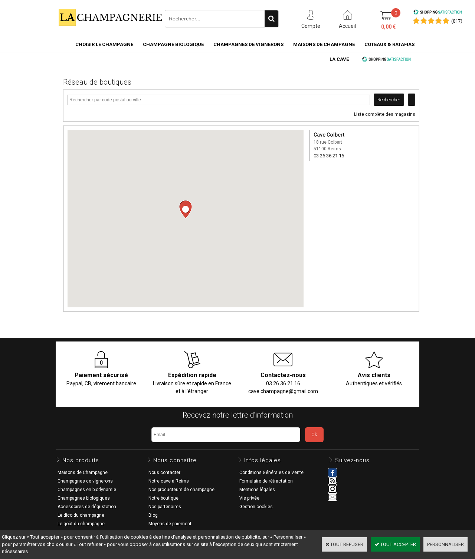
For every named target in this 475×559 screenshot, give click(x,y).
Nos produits (80, 460)
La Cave (339, 59)
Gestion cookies (256, 506)
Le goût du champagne (81, 523)
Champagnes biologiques (84, 498)
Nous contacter (164, 472)
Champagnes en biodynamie (87, 489)
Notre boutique (163, 498)
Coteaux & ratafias (389, 44)
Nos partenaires (164, 506)
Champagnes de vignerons (248, 44)
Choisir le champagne (104, 44)
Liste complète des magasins (384, 114)
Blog (153, 515)
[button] (185, 209)
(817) (456, 21)
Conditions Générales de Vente (271, 472)
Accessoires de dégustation (87, 506)
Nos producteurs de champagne (181, 489)
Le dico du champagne (81, 515)
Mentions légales (257, 489)
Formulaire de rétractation (266, 481)
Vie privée (249, 498)
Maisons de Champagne (324, 44)
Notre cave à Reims (168, 481)
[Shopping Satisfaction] (437, 13)
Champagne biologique (173, 44)
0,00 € (388, 27)
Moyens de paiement (169, 523)
